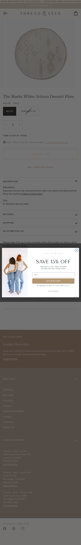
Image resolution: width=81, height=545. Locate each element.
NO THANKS (53, 291)
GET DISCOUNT (53, 281)
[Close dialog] (76, 250)
